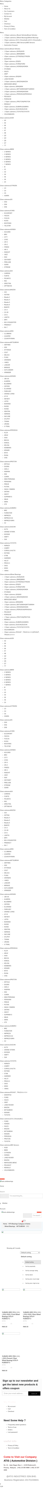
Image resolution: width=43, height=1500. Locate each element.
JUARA (6, 476)
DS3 (5, 202)
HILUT (6, 560)
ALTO (6, 529)
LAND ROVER (9, 79)
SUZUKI (24, 109)
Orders (10, 1430)
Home (6, 6)
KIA (20, 76)
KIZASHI (7, 534)
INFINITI (7, 399)
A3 (5, 120)
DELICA (6, 355)
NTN (4, 1321)
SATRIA (6, 491)
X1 (5, 169)
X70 (5, 504)
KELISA (6, 445)
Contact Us (7, 14)
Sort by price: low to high (32, 1279)
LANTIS (6, 317)
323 (5, 292)
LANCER (7, 365)
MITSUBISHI (30, 89)
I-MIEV (6, 362)
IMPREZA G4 (8, 518)
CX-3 (6, 310)
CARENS (7, 273)
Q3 (5, 138)
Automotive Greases (11, 45)
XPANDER (7, 372)
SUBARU (26, 106)
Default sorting (29, 1262)
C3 (5, 188)
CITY (6, 237)
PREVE (6, 484)
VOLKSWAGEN (9, 114)
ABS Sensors (30, 42)
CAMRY (6, 548)
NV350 (6, 409)
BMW (23, 54)
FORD (23, 64)
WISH (6, 568)
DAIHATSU (7, 59)
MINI (21, 86)
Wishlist (6, 19)
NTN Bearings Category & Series (19, 1224)
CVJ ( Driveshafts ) (35, 40)
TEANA (6, 421)
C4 (5, 190)
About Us (7, 9)
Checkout (7, 24)
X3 (5, 172)
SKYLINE (7, 416)
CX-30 (6, 312)
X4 (5, 174)
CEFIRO (7, 386)
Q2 (5, 135)
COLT (6, 352)
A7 (5, 130)
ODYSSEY (7, 259)
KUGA (6, 220)
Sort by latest (29, 1275)
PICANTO (7, 278)
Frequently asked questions (17, 1424)
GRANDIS (7, 360)
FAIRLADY (7, 391)
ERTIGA (7, 464)
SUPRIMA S (8, 497)
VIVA (5, 458)
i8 (4, 167)
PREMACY (7, 325)
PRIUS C (7, 563)
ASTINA (6, 294)
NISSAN (25, 91)
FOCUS (6, 218)
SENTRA (7, 411)
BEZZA (6, 440)
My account (11, 1406)
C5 (5, 193)
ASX (5, 347)
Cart (5, 21)
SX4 (5, 539)
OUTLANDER (8, 370)
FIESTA (6, 216)
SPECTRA (7, 283)
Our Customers (9, 11)
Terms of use (12, 1427)
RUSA (6, 455)
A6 (5, 128)
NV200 (6, 406)
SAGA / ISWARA (9, 489)
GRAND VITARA (9, 532)
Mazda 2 (7, 297)
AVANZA (7, 545)
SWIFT (6, 537)
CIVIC (6, 239)
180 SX (6, 378)
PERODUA (28, 94)
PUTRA (6, 486)
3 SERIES (7, 154)
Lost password (12, 1432)
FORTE (6, 276)
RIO (5, 281)
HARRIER (7, 558)
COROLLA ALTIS (9, 550)
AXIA (5, 437)
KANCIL (6, 443)
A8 (5, 133)
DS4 (5, 204)
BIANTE (6, 307)
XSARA (6, 195)
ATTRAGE (7, 350)
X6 (5, 179)
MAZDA (25, 81)
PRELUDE (7, 262)
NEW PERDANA (9, 479)
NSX (5, 257)
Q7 (5, 143)
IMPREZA (7, 515)
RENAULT (7, 104)
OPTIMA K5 (8, 286)
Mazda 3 (7, 300)
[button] (30, 1268)
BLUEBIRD (7, 384)
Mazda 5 (7, 302)
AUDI (22, 51)
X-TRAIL (7, 426)
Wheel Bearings (33, 37)
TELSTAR (7, 226)
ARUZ (6, 435)
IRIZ (5, 474)
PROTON (27, 101)
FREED (6, 247)
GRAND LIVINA (9, 394)
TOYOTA (26, 111)
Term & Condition (10, 29)
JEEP (6, 74)
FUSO (6, 357)
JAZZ (6, 254)
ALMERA (7, 381)
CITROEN (26, 56)
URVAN (6, 424)
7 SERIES (7, 164)
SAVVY (6, 494)
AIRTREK (7, 345)
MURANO (7, 404)
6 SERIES (7, 162)
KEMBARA (7, 448)
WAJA (6, 499)
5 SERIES (7, 159)
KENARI (6, 450)
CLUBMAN (7, 333)
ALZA (6, 432)
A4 (5, 123)
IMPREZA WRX (9, 520)
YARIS (6, 570)
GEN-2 (6, 469)
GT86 (6, 555)
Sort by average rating (31, 1270)
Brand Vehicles (32, 35)
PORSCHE (7, 99)
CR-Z (6, 244)
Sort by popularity (30, 1266)
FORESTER (8, 513)
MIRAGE (7, 367)
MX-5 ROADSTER (10, 322)
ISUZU (6, 71)
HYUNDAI (7, 69)
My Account (8, 16)
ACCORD (7, 232)
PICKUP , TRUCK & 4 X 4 (18, 1092)
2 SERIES (7, 152)
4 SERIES (7, 157)
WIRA (6, 502)
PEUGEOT (7, 96)
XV (5, 523)
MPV (5, 320)
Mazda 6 (7, 304)
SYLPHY (7, 419)
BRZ (5, 510)
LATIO (6, 401)
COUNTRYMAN (9, 338)
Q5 (5, 140)
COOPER (7, 336)
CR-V (6, 242)
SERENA (7, 414)
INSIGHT (7, 252)
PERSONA (7, 481)
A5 (5, 125)
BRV (5, 234)
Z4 (5, 182)
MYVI (6, 453)
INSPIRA (7, 471)
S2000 (6, 264)
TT (5, 145)
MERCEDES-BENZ (10, 84)
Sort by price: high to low (32, 1283)
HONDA (25, 66)
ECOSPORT (8, 213)
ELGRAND (7, 389)
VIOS (6, 565)
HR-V (6, 249)
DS (20, 61)
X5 (5, 177)
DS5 (5, 207)
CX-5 (6, 315)
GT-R (6, 396)
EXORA (6, 466)
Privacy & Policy (9, 26)
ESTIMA (7, 553)
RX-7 (6, 327)
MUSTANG (7, 223)
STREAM (7, 267)
